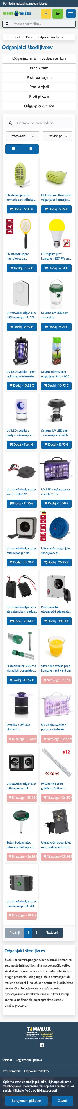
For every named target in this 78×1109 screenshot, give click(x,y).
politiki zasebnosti (45, 1090)
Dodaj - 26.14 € (23, 621)
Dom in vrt (14, 37)
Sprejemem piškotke (26, 1101)
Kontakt (7, 1060)
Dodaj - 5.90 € (23, 209)
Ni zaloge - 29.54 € (59, 856)
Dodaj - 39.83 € (58, 621)
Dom (29, 37)
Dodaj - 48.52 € (23, 680)
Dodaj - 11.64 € (23, 444)
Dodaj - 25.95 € (58, 562)
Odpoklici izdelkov (36, 1071)
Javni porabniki (11, 1071)
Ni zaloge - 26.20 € (59, 798)
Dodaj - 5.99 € (58, 209)
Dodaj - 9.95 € (58, 327)
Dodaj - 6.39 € (23, 268)
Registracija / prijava (28, 1060)
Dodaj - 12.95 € (57, 444)
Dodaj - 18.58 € (58, 503)
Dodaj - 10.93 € (23, 386)
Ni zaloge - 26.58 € (24, 856)
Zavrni (62, 1101)
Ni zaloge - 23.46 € (24, 798)
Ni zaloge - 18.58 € (59, 739)
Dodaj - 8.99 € (23, 327)
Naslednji (52, 933)
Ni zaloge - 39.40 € (24, 915)
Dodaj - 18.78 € (23, 562)
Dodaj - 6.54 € (58, 268)
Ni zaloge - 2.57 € (58, 680)
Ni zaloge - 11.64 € (24, 739)
